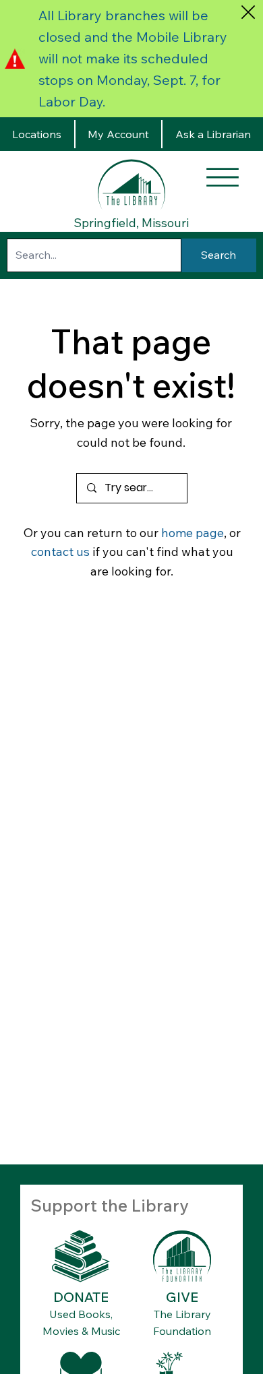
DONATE (81, 1296)
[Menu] (222, 177)
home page (192, 532)
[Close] (248, 12)
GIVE (182, 1296)
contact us (60, 551)
